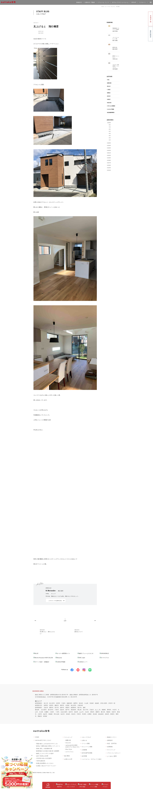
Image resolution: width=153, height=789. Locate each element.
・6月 (109, 129)
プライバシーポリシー (113, 753)
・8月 (109, 124)
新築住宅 (79, 2)
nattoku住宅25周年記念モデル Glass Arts (72, 746)
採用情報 (110, 746)
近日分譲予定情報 (87, 753)
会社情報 (84, 756)
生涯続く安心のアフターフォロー (46, 766)
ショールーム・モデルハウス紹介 (92, 759)
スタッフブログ (107, 6)
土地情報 (84, 750)
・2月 (109, 137)
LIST (65, 620)
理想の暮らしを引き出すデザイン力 (46, 743)
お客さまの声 (68, 759)
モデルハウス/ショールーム (120, 2)
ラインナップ (68, 737)
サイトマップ (111, 750)
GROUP (133, 2)
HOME (102, 6)
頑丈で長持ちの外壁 (42, 756)
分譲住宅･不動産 (90, 2)
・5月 (109, 131)
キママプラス (69, 752)
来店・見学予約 (112, 743)
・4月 (109, 133)
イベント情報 (86, 743)
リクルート (142, 2)
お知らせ (84, 740)
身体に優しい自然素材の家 (44, 748)
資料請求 (110, 740)
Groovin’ (68, 743)
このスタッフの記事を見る (55, 600)
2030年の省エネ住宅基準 (44, 758)
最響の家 (68, 740)
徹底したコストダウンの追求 (44, 753)
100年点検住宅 (40, 761)
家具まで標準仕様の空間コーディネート (48, 746)
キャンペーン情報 (87, 746)
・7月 (109, 127)
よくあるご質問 (112, 756)
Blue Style (69, 749)
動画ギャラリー (112, 737)
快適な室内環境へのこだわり (44, 763)
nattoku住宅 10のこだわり (43, 740)
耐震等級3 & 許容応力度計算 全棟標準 (47, 751)
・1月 (109, 140)
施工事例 (67, 756)
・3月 (109, 135)
